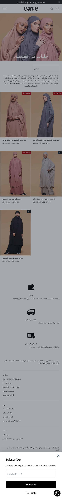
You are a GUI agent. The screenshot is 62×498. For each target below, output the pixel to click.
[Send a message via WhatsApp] (57, 493)
